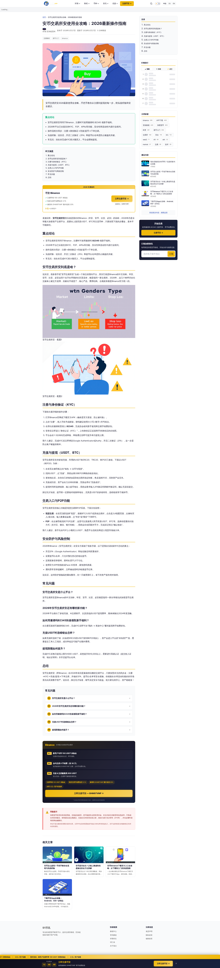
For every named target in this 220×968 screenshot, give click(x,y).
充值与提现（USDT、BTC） (154, 36)
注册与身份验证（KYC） (153, 32)
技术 (168, 144)
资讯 (105, 3)
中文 (164, 3)
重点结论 (147, 25)
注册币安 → (127, 3)
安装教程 (148, 125)
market (147, 144)
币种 (95, 3)
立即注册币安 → (122, 198)
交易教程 (47, 38)
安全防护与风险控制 (151, 43)
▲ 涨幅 (147, 69)
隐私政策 (149, 935)
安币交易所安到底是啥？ (153, 29)
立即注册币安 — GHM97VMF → (89, 793)
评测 (76, 3)
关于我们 (113, 946)
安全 (158, 135)
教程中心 (113, 931)
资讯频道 (113, 935)
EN (174, 3)
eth (165, 140)
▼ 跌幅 (158, 69)
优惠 (114, 3)
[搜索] (151, 3)
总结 (145, 51)
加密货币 (162, 125)
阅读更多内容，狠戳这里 (158, 213)
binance (65, 38)
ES (170, 3)
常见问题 (147, 47)
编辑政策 (149, 939)
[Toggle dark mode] (158, 3)
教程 (86, 3)
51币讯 (46, 927)
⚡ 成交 (169, 69)
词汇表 (112, 942)
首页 (44, 17)
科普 (146, 130)
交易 (158, 144)
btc (169, 135)
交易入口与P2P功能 (151, 40)
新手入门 (56, 38)
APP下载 (161, 120)
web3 (146, 140)
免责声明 (149, 931)
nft (156, 140)
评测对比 (113, 939)
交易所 (147, 135)
